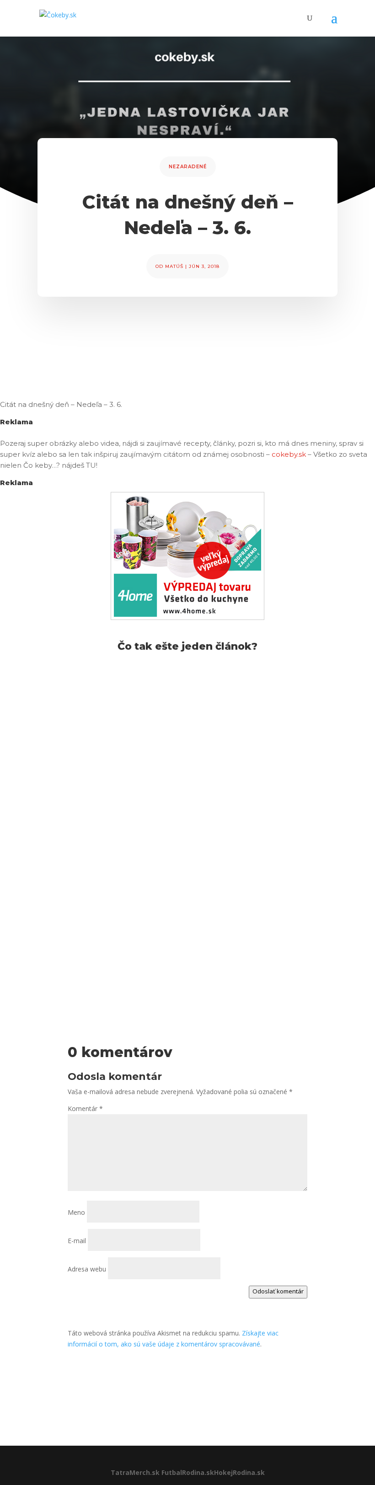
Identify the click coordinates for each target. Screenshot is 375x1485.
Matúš (174, 266)
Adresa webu (87, 1269)
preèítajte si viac (70, 761)
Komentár (85, 1108)
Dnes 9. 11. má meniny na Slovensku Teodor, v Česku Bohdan (175, 699)
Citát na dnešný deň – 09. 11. (105, 824)
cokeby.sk (289, 454)
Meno (76, 1212)
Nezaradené (188, 167)
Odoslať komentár (278, 1291)
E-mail (77, 1240)
